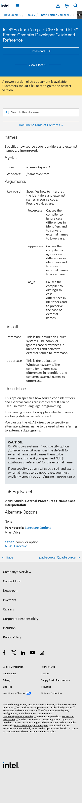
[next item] (79, 15)
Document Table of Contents (39, 125)
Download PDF (41, 51)
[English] (67, 5)
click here (36, 86)
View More (36, 65)
